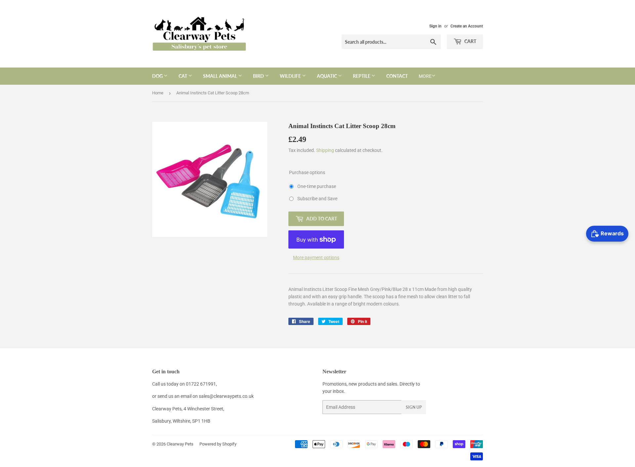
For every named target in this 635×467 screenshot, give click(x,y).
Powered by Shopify (217, 444)
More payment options (316, 257)
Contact (397, 76)
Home (157, 92)
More (425, 76)
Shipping (325, 150)
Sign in (435, 26)
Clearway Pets (180, 444)
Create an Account (466, 26)
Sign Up (414, 407)
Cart (469, 41)
